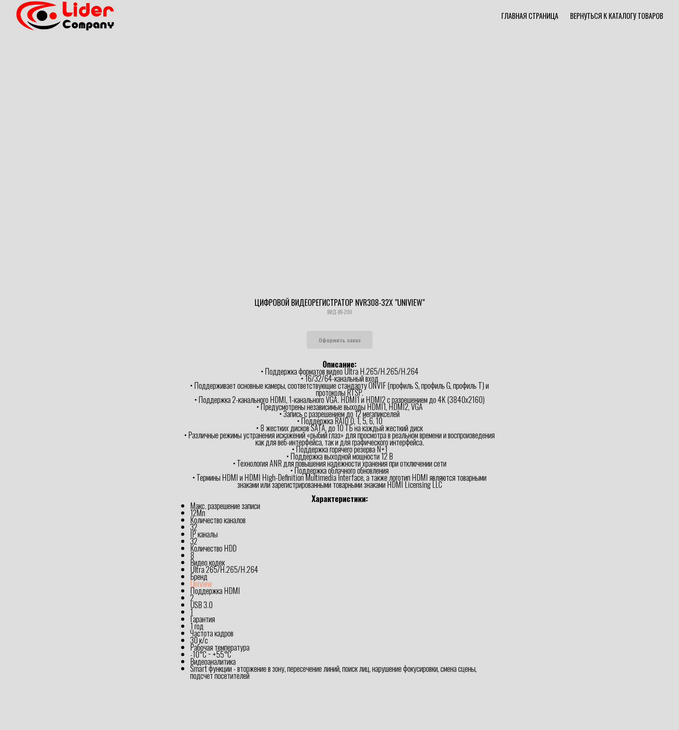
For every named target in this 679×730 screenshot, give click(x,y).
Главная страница (529, 16)
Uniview (201, 583)
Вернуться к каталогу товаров (616, 16)
